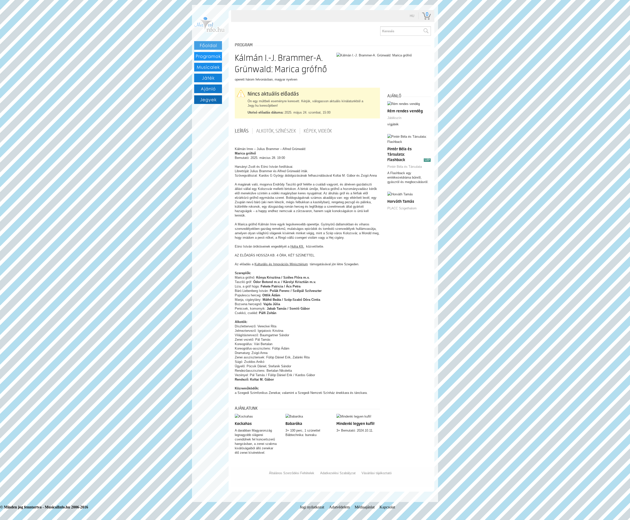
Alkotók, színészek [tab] (276, 131)
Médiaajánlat (365, 507)
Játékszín (394, 118)
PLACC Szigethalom (402, 208)
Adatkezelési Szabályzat (338, 473)
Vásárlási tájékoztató (377, 473)
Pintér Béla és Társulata (404, 166)
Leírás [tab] (242, 131)
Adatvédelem (339, 507)
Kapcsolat (387, 507)
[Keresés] (426, 31)
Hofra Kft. (297, 246)
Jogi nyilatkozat (312, 507)
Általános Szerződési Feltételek (291, 473)
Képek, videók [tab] (318, 131)
